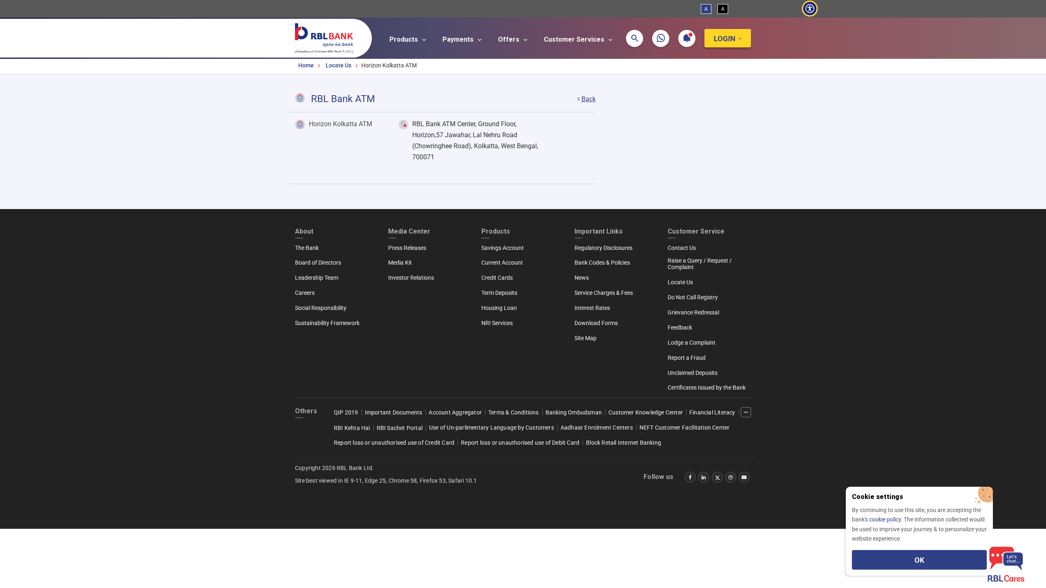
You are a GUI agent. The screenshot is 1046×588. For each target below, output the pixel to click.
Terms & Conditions (513, 412)
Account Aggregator (455, 412)
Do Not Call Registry (693, 297)
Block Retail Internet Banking (623, 442)
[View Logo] (328, 36)
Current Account (502, 262)
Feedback (680, 327)
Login (724, 38)
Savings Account (502, 248)
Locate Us (338, 65)
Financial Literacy (712, 412)
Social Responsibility (320, 308)
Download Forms (596, 323)
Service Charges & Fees (603, 293)
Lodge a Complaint (691, 342)
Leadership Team (316, 277)
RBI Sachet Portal (399, 428)
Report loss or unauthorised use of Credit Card (394, 442)
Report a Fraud (687, 357)
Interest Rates (592, 308)
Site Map (585, 338)
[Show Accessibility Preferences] (809, 9)
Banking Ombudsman (573, 412)
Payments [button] (459, 39)
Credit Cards (497, 277)
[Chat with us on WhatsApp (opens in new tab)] (660, 38)
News (581, 277)
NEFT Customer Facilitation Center (684, 427)
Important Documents (393, 412)
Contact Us (682, 248)
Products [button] (404, 39)
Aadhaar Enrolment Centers (597, 427)
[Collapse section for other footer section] (746, 412)
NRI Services (497, 323)
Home (306, 65)
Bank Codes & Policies (602, 262)
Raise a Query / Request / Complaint (700, 263)
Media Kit (400, 262)
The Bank (307, 248)
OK (919, 560)
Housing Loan (499, 308)
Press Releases (407, 248)
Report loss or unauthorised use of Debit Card (520, 442)
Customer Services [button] (575, 39)
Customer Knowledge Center (645, 412)
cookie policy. (886, 519)
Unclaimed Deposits (692, 373)
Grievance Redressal (693, 312)
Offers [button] (509, 39)
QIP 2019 (346, 412)
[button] (634, 38)
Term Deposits (499, 293)
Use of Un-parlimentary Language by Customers (491, 427)
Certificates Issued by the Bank (707, 387)
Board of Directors (318, 262)
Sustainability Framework (327, 323)
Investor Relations (411, 277)
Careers (305, 293)
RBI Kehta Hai (352, 428)
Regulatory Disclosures (603, 248)
